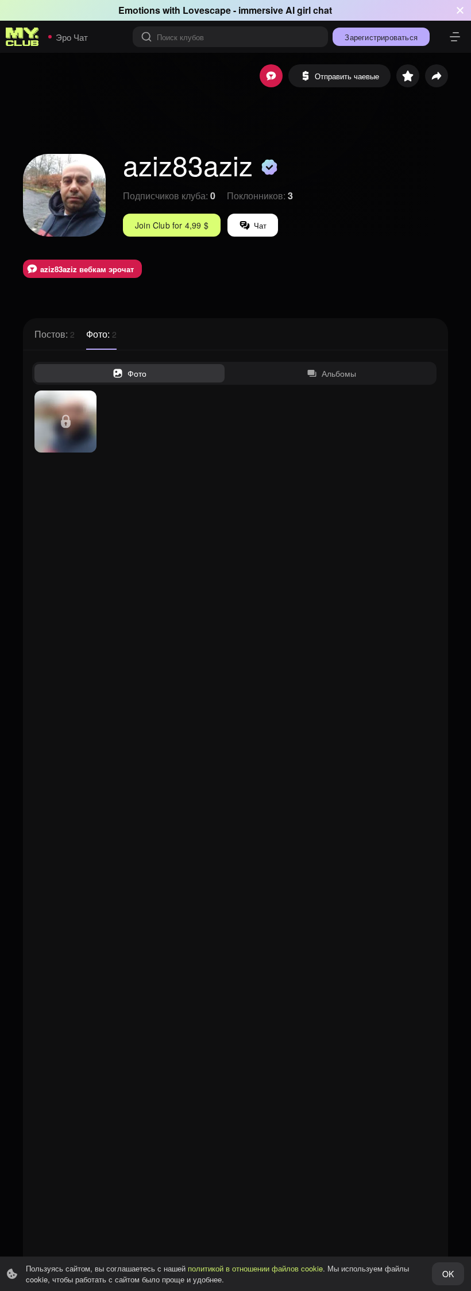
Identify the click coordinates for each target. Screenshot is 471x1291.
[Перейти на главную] (22, 37)
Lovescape (207, 10)
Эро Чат (72, 37)
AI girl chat (308, 10)
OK (448, 1274)
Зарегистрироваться (381, 37)
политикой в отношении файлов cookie (255, 1268)
